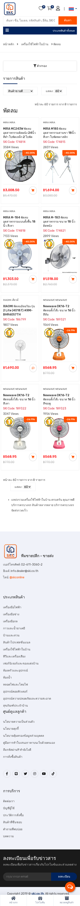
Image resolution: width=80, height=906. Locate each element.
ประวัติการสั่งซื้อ (13, 815)
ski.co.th (37, 893)
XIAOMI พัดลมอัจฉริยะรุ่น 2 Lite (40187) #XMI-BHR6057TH (19, 310)
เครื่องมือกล (10, 621)
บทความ (8, 836)
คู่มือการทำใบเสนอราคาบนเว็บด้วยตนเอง (29, 743)
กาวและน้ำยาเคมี (14, 628)
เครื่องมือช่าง (11, 614)
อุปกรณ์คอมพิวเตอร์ (15, 691)
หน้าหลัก (9, 44)
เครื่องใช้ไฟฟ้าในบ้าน (34, 44)
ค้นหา (67, 20)
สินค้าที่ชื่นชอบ (12, 822)
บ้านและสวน (11, 635)
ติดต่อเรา (9, 801)
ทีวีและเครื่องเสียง (14, 656)
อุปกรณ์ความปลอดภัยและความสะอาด (27, 698)
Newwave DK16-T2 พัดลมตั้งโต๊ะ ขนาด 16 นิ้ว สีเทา (19, 399)
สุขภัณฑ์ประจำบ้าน (15, 705)
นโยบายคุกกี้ (11, 728)
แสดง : (50, 91)
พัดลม (57, 44)
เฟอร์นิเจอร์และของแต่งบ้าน (21, 663)
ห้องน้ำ (7, 677)
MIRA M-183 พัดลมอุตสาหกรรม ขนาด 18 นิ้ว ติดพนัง (59, 222)
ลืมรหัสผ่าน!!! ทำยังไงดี (17, 750)
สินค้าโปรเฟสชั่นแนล (16, 642)
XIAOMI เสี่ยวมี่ (10, 300)
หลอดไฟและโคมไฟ (15, 684)
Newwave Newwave (55, 300)
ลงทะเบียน (64, 876)
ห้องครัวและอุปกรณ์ (15, 670)
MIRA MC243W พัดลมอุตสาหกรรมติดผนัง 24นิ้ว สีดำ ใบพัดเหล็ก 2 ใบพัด (19, 133)
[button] (71, 9)
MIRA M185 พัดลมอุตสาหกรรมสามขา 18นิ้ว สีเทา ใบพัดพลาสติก (59, 133)
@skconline (17, 577)
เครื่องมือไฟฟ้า (12, 607)
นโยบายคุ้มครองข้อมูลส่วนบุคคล (23, 736)
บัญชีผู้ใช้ (9, 808)
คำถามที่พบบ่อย (12, 829)
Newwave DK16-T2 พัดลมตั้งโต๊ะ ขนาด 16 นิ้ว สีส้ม (59, 310)
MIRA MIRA (9, 122)
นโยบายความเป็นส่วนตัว (18, 721)
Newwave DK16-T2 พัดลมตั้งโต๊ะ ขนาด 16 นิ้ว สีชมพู (59, 399)
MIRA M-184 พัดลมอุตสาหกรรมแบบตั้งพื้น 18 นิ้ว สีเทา (19, 222)
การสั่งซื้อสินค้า (12, 757)
